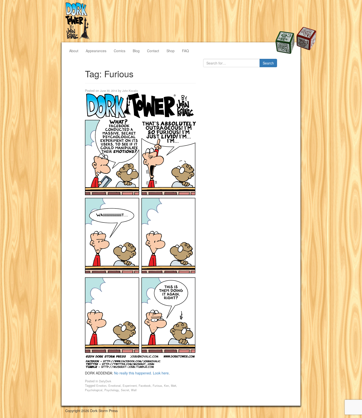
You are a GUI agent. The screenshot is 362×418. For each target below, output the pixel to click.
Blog (136, 50)
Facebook (145, 385)
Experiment (130, 385)
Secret (125, 390)
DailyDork (105, 381)
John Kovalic (130, 91)
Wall (134, 390)
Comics (119, 50)
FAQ (185, 50)
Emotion (101, 385)
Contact (153, 50)
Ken (166, 385)
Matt (173, 385)
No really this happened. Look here (141, 372)
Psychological (93, 390)
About (73, 50)
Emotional (114, 385)
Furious (157, 385)
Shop (170, 50)
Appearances (96, 50)
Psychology (111, 390)
